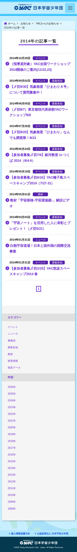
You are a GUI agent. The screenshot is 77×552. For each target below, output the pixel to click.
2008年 (12, 508)
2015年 (12, 461)
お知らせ (26, 23)
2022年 (12, 413)
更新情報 (13, 360)
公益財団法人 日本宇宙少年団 (52, 533)
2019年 (12, 434)
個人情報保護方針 (20, 533)
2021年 (12, 420)
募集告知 (13, 347)
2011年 (12, 488)
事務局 (11, 340)
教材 (10, 354)
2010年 (12, 495)
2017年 (12, 447)
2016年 (12, 454)
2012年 (12, 481)
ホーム (12, 23)
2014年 (12, 468)
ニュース (13, 333)
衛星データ (14, 367)
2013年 (12, 474)
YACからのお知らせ (47, 23)
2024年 (12, 400)
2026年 (12, 387)
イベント (13, 326)
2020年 (12, 427)
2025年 (12, 393)
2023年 (12, 407)
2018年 (12, 441)
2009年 (12, 501)
